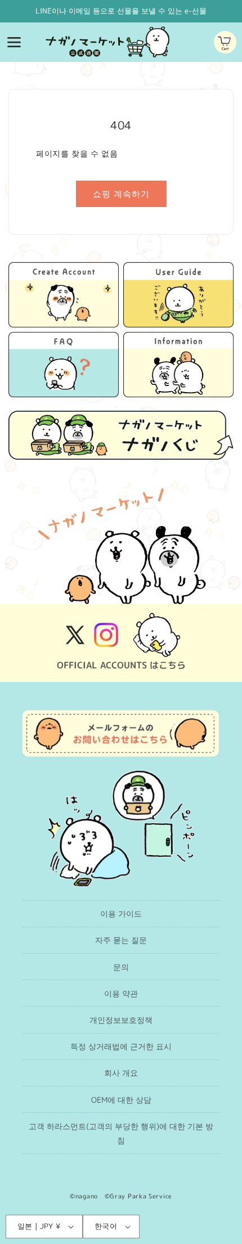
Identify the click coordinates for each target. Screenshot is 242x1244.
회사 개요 (121, 1072)
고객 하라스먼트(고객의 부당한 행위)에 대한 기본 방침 (121, 1133)
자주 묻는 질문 (121, 940)
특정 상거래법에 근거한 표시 (121, 1046)
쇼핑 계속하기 (121, 194)
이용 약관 (121, 993)
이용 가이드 (121, 913)
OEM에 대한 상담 (121, 1099)
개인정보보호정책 (121, 1019)
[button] (14, 42)
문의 (121, 967)
